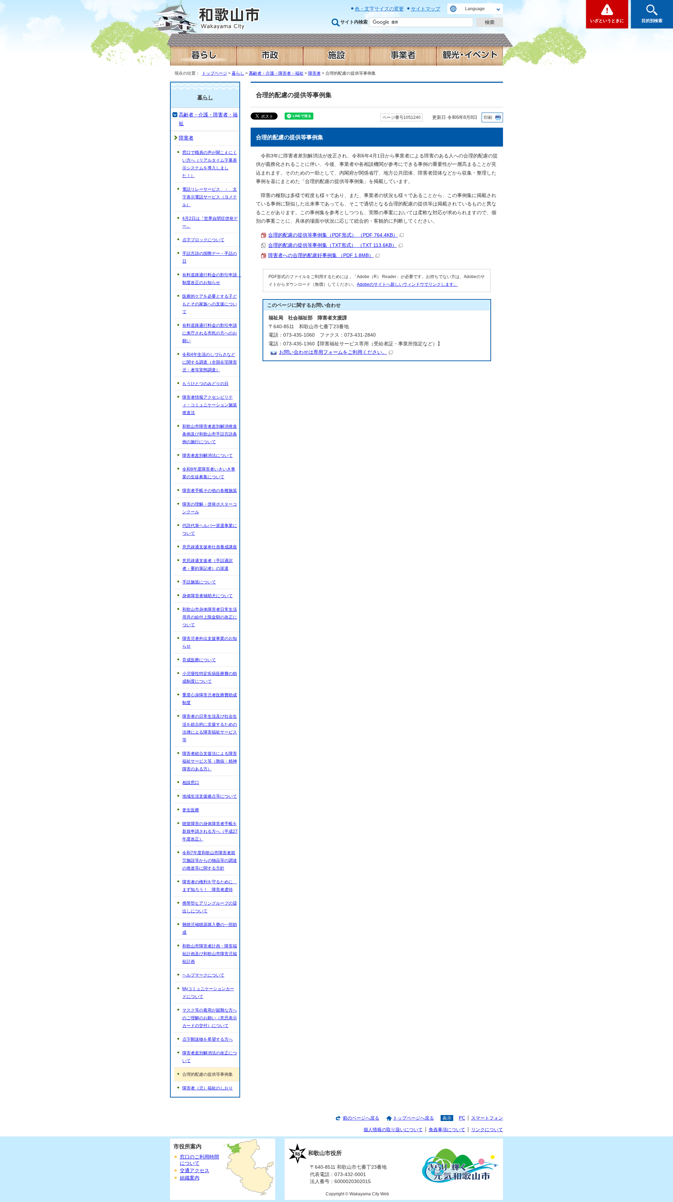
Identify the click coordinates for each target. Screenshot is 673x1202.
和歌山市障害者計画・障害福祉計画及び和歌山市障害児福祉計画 (209, 954)
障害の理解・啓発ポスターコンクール (209, 508)
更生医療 (190, 810)
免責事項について (447, 1129)
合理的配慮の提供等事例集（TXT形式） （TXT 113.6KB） (332, 245)
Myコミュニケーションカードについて (208, 992)
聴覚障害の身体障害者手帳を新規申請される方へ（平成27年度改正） (210, 831)
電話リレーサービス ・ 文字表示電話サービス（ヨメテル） (209, 197)
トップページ (214, 73)
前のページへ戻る (361, 1118)
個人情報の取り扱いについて (393, 1129)
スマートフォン (487, 1118)
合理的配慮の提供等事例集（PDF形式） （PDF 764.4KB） (333, 235)
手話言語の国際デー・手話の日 (209, 257)
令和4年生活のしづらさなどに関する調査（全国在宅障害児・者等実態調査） (209, 362)
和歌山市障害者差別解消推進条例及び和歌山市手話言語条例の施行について (209, 434)
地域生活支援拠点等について (209, 796)
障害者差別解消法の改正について (209, 1057)
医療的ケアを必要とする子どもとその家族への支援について (209, 304)
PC (462, 1118)
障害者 (314, 73)
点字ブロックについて (203, 239)
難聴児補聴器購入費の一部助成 (209, 928)
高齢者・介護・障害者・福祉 (276, 73)
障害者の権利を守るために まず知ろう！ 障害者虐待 (209, 885)
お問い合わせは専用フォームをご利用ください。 (333, 352)
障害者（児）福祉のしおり (207, 1088)
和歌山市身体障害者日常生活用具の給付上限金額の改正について (209, 617)
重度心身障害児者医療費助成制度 (209, 699)
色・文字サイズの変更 (379, 9)
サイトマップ (425, 9)
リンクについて (487, 1129)
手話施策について (199, 582)
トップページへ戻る (413, 1118)
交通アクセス (194, 1170)
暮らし (238, 73)
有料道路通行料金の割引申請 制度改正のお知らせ (210, 278)
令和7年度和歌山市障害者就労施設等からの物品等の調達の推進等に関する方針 (209, 860)
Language (475, 8)
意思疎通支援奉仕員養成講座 (209, 547)
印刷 (488, 117)
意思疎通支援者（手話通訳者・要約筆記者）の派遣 (207, 564)
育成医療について (199, 659)
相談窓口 (190, 782)
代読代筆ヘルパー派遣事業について (209, 529)
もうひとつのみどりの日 (205, 383)
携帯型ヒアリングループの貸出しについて (209, 907)
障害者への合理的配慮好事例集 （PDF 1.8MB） (321, 255)
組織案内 (189, 1178)
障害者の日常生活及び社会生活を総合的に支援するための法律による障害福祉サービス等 (209, 728)
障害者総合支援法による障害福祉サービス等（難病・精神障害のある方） (209, 761)
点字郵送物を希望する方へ (207, 1039)
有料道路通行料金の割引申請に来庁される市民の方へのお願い (209, 333)
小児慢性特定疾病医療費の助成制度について (209, 677)
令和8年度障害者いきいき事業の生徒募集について (208, 473)
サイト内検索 (354, 22)
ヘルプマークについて (203, 975)
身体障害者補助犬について (207, 595)
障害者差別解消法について (207, 455)
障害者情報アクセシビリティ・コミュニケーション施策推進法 (209, 405)
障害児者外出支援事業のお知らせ (209, 642)
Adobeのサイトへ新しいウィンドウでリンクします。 (407, 284)
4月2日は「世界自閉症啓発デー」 (210, 222)
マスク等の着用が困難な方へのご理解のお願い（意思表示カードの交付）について (209, 1018)
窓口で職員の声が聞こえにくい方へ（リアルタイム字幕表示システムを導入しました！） (209, 164)
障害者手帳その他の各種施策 (209, 490)
